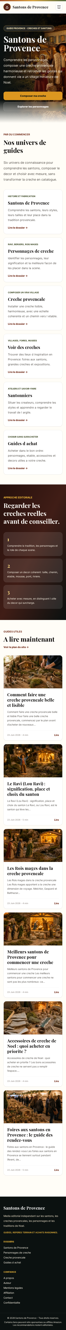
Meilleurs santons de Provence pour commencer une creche (30, 957)
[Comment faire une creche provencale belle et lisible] (33, 671)
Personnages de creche (17, 1252)
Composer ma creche (33, 95)
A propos (9, 1277)
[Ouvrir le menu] (58, 7)
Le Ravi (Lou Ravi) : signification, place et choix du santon (28, 789)
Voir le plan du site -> (16, 647)
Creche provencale (14, 1257)
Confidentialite (12, 1302)
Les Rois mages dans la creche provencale (30, 870)
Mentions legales (13, 1287)
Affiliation (9, 1292)
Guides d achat (12, 1262)
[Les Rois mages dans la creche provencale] (33, 845)
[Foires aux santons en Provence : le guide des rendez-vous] (33, 1106)
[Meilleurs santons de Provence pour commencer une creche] (33, 929)
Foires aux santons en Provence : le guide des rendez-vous (30, 1135)
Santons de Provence (24, 1208)
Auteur (7, 1282)
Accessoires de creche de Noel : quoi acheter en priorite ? (31, 1046)
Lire (56, 734)
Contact (8, 1297)
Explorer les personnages (33, 106)
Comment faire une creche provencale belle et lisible (30, 700)
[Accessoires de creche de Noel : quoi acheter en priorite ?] (33, 1017)
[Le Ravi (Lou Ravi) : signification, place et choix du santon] (33, 760)
